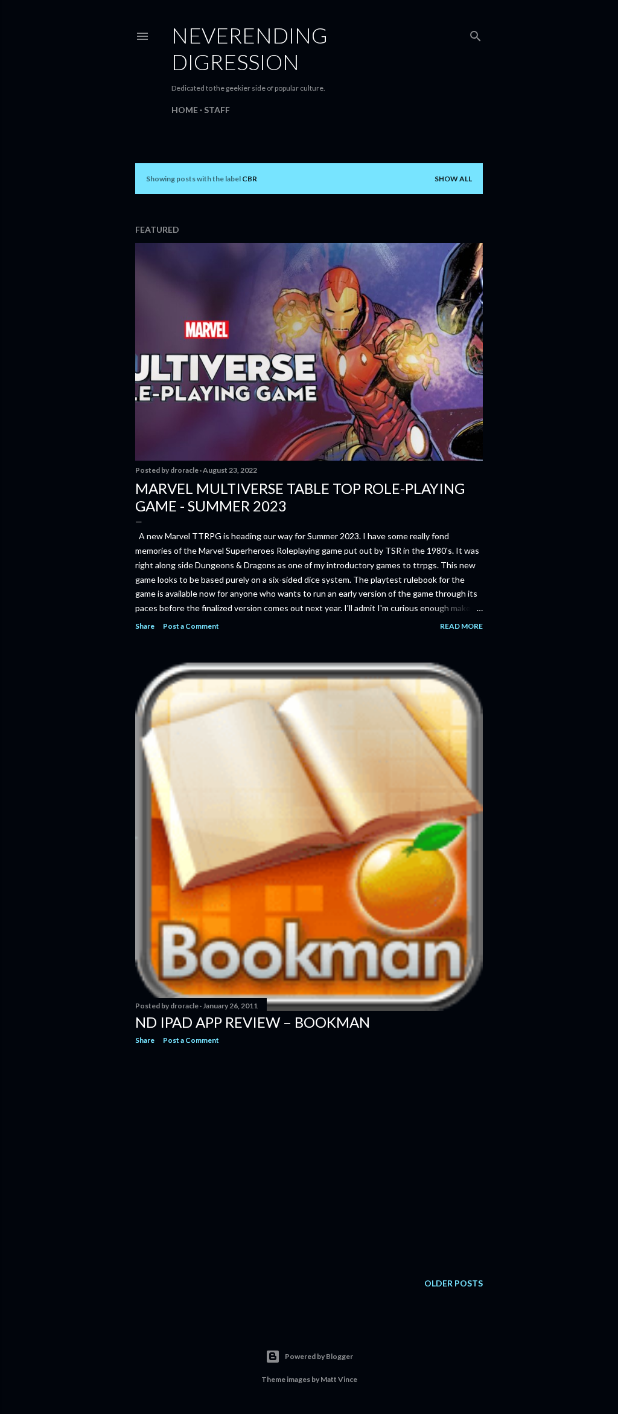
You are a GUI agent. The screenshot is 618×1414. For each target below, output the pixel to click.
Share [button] (144, 626)
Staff (217, 110)
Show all (453, 178)
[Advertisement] (309, 1159)
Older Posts (453, 1283)
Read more (461, 626)
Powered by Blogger (319, 1356)
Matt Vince (338, 1379)
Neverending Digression (249, 48)
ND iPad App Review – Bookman (252, 1022)
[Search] (475, 33)
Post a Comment (191, 626)
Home (184, 110)
